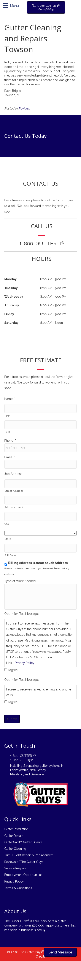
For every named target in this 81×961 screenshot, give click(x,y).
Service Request (15, 868)
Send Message (60, 952)
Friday (9, 314)
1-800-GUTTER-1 (41, 243)
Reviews (24, 108)
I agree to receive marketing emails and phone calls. (38, 692)
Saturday (11, 322)
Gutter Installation (16, 829)
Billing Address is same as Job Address (38, 563)
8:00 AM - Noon (51, 322)
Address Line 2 (14, 507)
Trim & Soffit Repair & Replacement (28, 855)
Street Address (14, 490)
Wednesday (13, 296)
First (7, 415)
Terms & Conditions (18, 888)
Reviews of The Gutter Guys (23, 862)
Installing (16, 765)
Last (7, 432)
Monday (10, 279)
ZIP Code (10, 555)
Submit (12, 719)
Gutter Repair (13, 835)
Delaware (37, 774)
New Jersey (38, 770)
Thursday (11, 305)
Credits (41, 956)
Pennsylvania (19, 770)
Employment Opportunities (23, 874)
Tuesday (11, 288)
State (8, 538)
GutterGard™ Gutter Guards (23, 842)
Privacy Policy (24, 663)
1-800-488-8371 (21, 760)
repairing (32, 765)
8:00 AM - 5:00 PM (53, 279)
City (7, 523)
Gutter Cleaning (15, 848)
